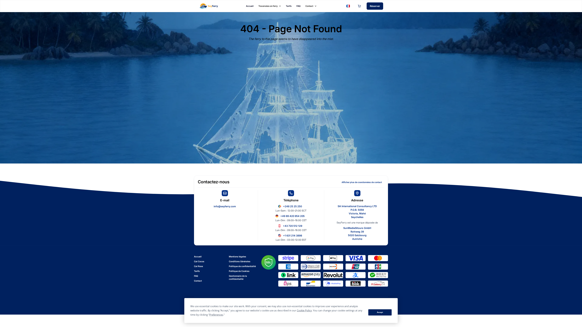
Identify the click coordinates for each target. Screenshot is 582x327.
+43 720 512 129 (292, 225)
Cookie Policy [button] (304, 310)
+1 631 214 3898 (292, 235)
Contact (198, 280)
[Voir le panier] (359, 6)
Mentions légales (237, 256)
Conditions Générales (239, 261)
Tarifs (197, 271)
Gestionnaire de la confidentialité (238, 277)
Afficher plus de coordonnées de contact (362, 182)
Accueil (198, 256)
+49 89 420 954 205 (292, 216)
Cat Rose (198, 266)
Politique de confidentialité (242, 266)
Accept (380, 312)
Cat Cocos (199, 261)
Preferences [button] (216, 314)
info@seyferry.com (225, 206)
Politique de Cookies (239, 271)
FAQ (196, 276)
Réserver (375, 6)
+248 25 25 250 (292, 206)
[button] (269, 6)
